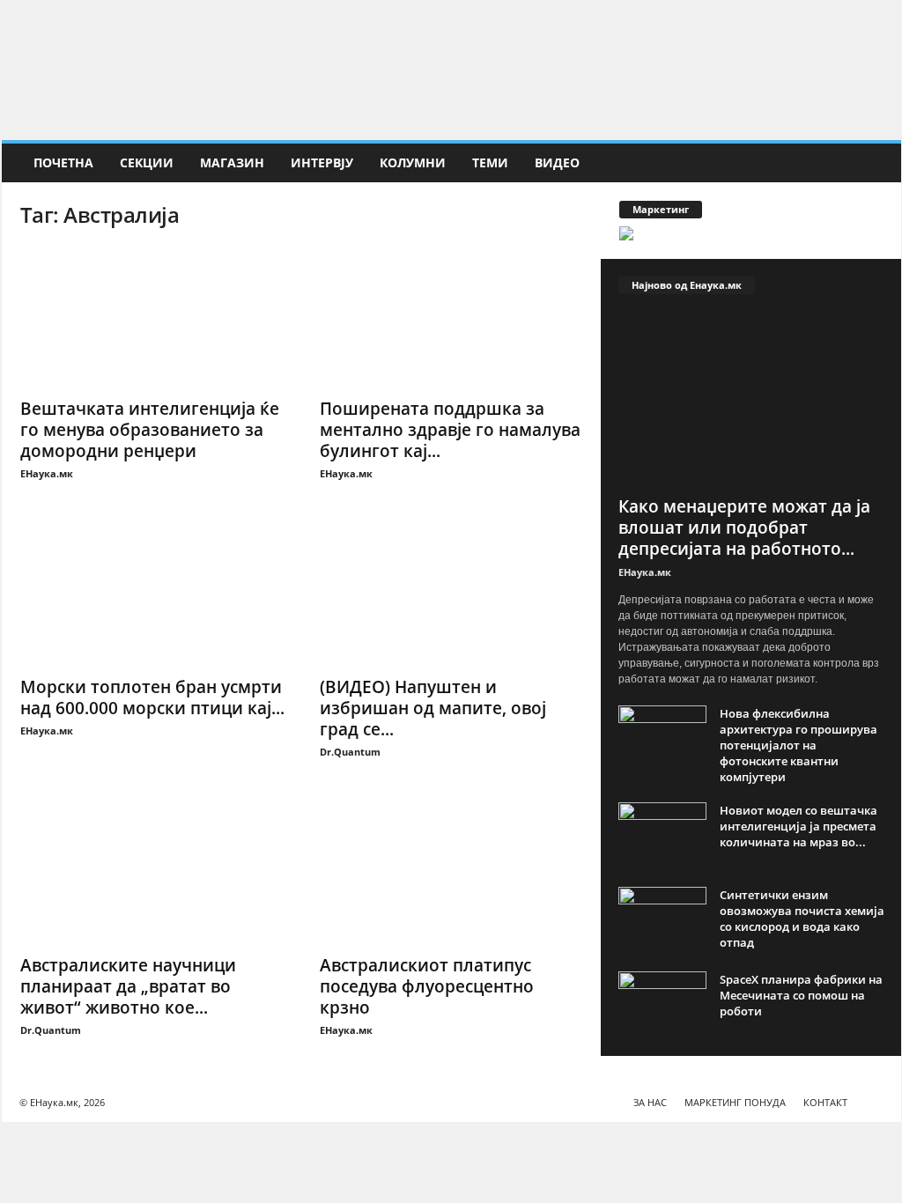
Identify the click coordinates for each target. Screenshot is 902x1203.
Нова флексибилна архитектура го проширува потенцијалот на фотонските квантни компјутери (798, 745)
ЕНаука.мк (46, 473)
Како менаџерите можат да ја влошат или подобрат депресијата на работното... (744, 527)
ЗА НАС (650, 1102)
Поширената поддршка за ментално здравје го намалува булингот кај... (450, 429)
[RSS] (887, 21)
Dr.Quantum (350, 751)
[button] (874, 163)
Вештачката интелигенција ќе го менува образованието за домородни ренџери (149, 429)
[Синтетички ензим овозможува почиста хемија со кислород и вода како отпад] (662, 920)
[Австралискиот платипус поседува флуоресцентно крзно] (452, 873)
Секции (147, 162)
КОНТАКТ (825, 1102)
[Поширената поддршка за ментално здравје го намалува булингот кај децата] (452, 317)
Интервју (322, 162)
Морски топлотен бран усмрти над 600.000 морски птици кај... (152, 697)
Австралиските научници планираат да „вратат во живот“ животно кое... (128, 986)
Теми (490, 162)
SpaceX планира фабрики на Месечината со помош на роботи (801, 995)
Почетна (63, 162)
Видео (557, 162)
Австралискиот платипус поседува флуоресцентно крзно (427, 986)
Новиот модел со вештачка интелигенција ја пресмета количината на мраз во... (798, 826)
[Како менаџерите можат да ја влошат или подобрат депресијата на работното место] (751, 399)
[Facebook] (860, 21)
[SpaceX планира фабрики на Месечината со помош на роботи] (662, 1004)
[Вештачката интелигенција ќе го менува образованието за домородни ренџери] (152, 317)
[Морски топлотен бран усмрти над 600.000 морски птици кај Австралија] (152, 595)
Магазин (232, 162)
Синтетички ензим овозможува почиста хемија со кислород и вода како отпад (802, 918)
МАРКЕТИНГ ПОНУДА (735, 1102)
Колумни (413, 162)
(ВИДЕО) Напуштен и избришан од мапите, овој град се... (433, 708)
